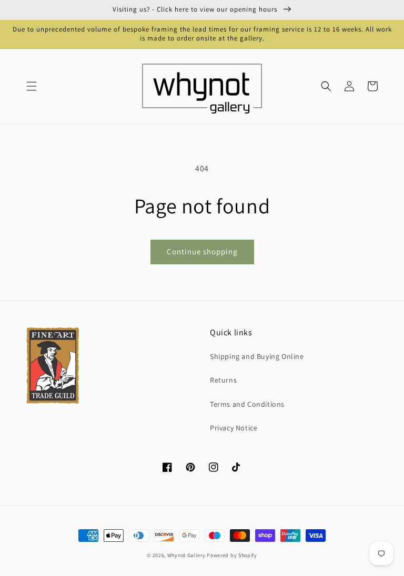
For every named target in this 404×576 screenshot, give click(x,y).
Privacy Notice (233, 428)
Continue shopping (202, 251)
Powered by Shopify (232, 555)
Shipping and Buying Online (257, 356)
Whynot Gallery (186, 555)
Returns (223, 380)
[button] (31, 86)
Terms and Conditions (247, 404)
